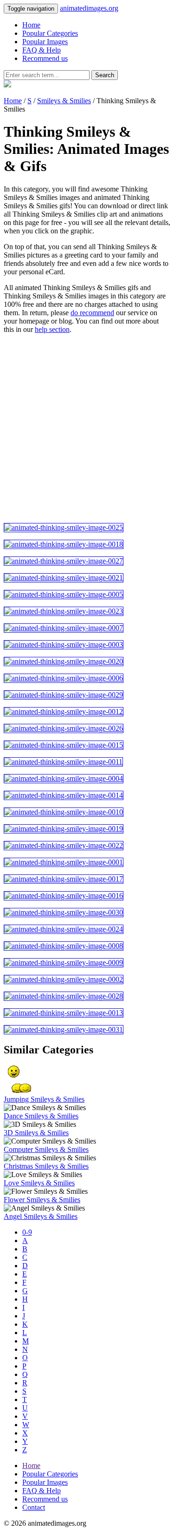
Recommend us (45, 58)
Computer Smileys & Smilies (46, 1149)
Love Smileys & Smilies (39, 1183)
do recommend (92, 313)
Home (31, 25)
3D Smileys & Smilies (36, 1133)
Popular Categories (50, 33)
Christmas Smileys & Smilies (46, 1166)
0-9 (27, 1232)
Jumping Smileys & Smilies (44, 1099)
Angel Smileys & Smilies (40, 1216)
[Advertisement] (87, 428)
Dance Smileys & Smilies (41, 1116)
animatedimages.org (89, 8)
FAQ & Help (41, 50)
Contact (33, 1507)
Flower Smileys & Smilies (42, 1200)
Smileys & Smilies (64, 101)
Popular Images (45, 42)
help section (52, 329)
